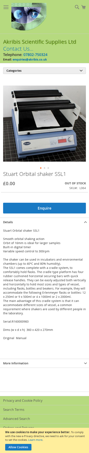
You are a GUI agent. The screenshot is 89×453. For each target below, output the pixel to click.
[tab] (44, 222)
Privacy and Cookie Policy (22, 400)
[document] (45, 440)
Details (8, 222)
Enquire (44, 208)
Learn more (35, 440)
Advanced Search (16, 418)
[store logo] (29, 17)
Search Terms (13, 409)
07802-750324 (35, 54)
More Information (15, 363)
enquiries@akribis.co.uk (30, 59)
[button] (41, 168)
